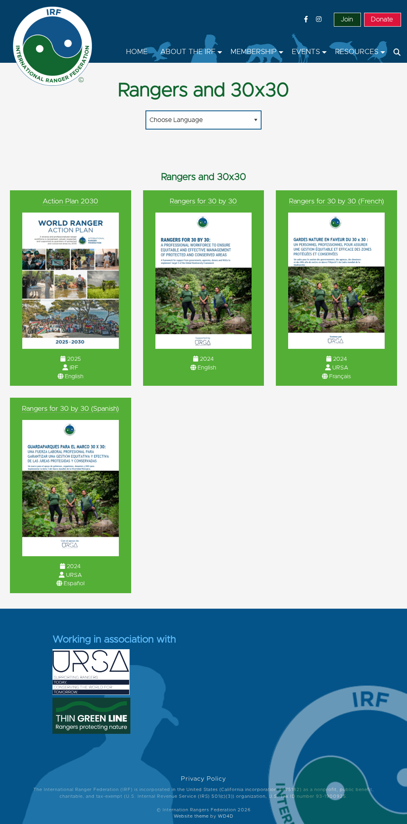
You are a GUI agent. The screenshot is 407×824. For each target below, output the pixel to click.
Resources (356, 52)
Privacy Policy (203, 779)
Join (347, 19)
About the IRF (187, 52)
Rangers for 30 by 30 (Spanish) (70, 408)
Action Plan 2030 (70, 201)
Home (136, 52)
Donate (382, 19)
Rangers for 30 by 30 (203, 201)
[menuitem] (137, 52)
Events (306, 52)
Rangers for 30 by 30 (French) (336, 201)
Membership (254, 52)
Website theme (191, 816)
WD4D (225, 816)
